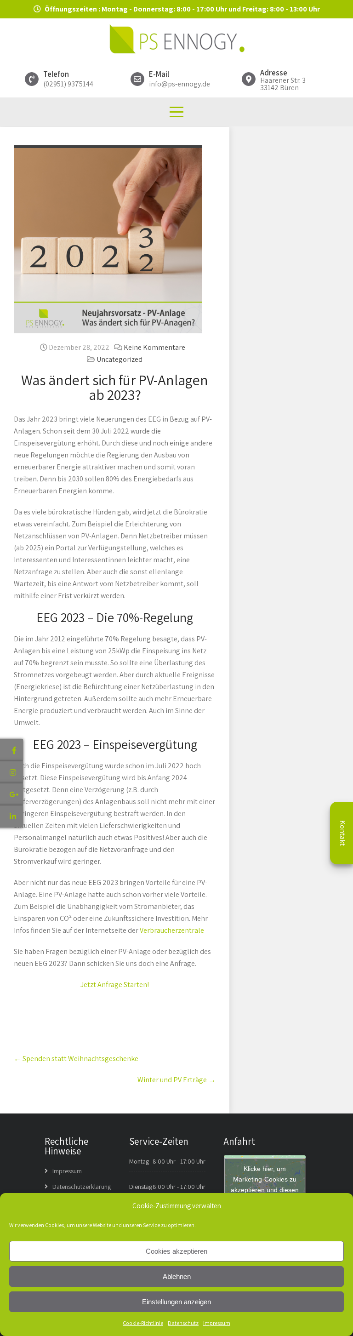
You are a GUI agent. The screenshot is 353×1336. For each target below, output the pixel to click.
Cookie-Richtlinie (143, 1322)
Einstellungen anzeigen (176, 1302)
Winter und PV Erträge (176, 1080)
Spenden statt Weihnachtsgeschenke (76, 1058)
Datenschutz (183, 1322)
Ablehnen (177, 1276)
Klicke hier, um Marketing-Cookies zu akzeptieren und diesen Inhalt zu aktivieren (265, 1184)
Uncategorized (119, 359)
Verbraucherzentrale (172, 930)
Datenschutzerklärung (81, 1186)
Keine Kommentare (154, 347)
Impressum (216, 1322)
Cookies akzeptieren (176, 1251)
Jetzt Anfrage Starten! (114, 984)
